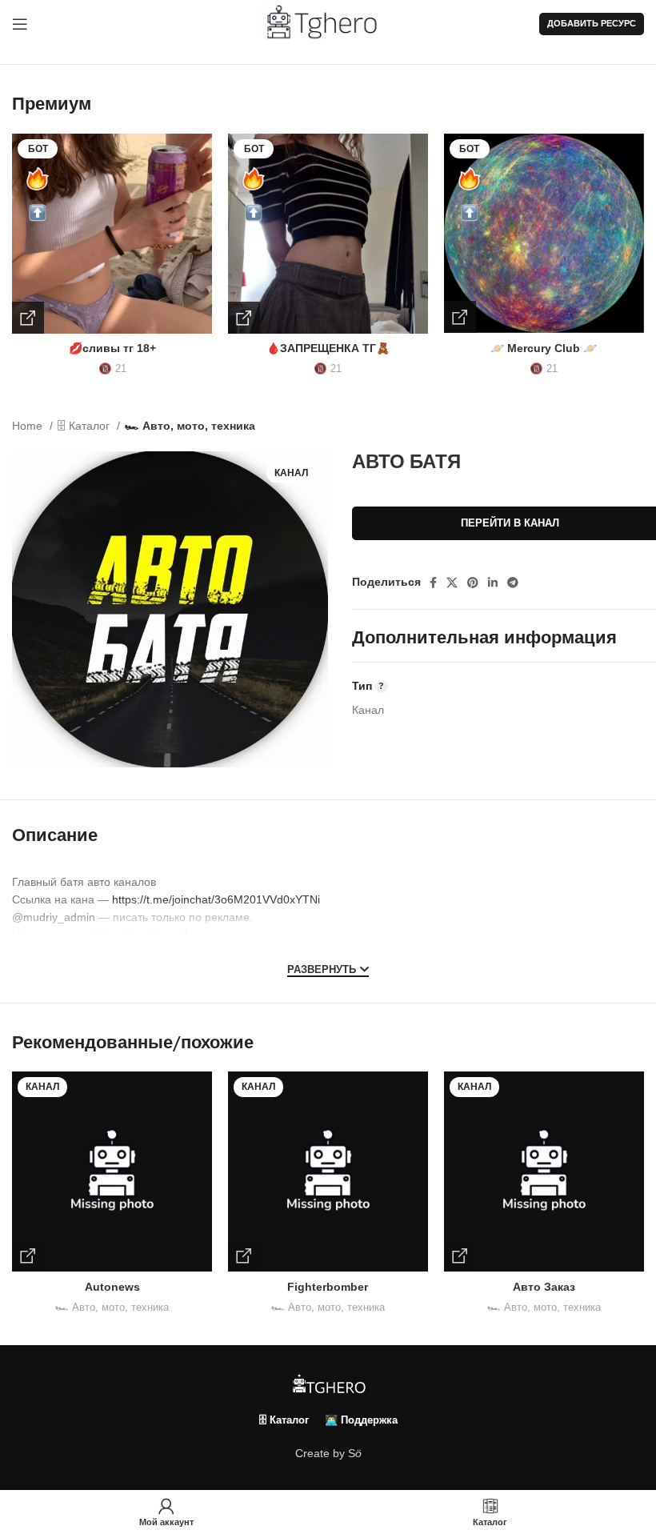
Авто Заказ (544, 1286)
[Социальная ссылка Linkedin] (492, 582)
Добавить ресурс (591, 23)
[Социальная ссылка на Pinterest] (472, 582)
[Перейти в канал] (28, 1256)
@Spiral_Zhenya (54, 953)
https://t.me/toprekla (143, 935)
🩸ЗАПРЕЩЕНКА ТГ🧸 (328, 348)
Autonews (112, 1286)
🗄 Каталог (85, 425)
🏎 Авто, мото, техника (190, 425)
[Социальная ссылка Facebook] (433, 582)
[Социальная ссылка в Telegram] (512, 582)
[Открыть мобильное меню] (20, 24)
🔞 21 (112, 368)
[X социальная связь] (452, 582)
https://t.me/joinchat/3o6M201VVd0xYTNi (216, 899)
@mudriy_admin (53, 917)
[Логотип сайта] (328, 23)
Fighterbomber (327, 1286)
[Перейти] (28, 318)
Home (29, 425)
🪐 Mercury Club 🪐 (543, 348)
